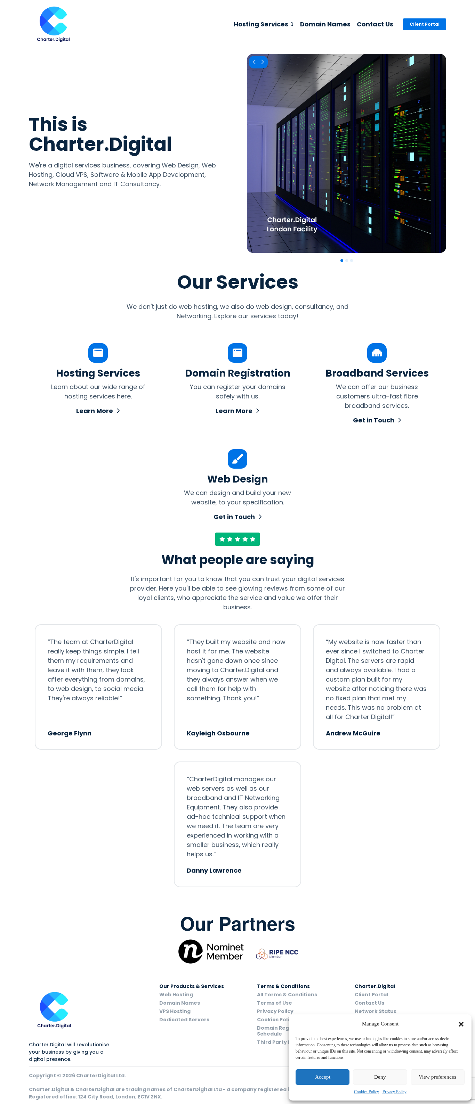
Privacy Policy (394, 1091)
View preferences (437, 1077)
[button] (461, 1024)
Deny (380, 1077)
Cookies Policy (366, 1091)
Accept (322, 1077)
